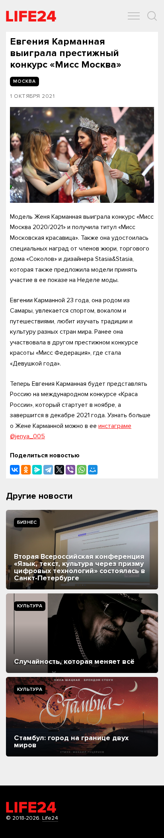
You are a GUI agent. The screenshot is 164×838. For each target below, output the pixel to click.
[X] (59, 469)
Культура (29, 606)
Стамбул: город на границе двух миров (71, 741)
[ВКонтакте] (15, 469)
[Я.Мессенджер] (37, 469)
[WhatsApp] (81, 469)
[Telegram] (48, 469)
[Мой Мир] (93, 469)
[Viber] (70, 469)
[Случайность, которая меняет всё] (82, 633)
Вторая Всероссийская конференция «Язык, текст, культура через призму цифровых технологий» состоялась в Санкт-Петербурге (79, 567)
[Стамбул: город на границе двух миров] (82, 716)
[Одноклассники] (26, 469)
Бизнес (27, 522)
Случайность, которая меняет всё (74, 661)
